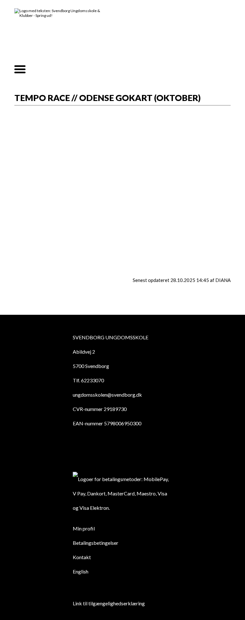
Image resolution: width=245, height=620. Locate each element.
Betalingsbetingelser (95, 543)
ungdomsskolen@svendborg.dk (107, 395)
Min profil (84, 528)
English (80, 571)
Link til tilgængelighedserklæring (109, 603)
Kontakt (82, 557)
